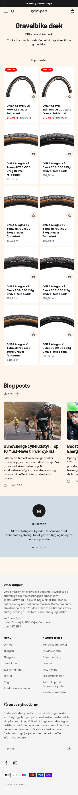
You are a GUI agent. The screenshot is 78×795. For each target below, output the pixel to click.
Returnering (50, 669)
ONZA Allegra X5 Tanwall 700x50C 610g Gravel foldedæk (18, 230)
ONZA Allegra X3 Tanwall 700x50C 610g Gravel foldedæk (55, 230)
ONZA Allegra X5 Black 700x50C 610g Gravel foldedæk (20, 290)
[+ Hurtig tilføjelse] (33, 96)
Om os (8, 644)
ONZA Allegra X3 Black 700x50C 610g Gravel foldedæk (56, 290)
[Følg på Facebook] (6, 763)
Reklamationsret (53, 676)
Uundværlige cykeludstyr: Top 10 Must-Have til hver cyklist (31, 448)
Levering (48, 663)
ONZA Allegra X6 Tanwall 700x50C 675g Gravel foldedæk (18, 169)
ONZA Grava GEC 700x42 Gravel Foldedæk (18, 109)
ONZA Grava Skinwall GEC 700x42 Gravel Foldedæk (57, 109)
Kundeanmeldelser (55, 692)
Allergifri (9, 651)
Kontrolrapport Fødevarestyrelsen (54, 684)
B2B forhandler (13, 669)
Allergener (10, 657)
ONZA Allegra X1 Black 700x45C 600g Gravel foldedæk (57, 348)
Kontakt (9, 676)
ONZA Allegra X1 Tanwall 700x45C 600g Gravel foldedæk (18, 349)
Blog (6, 682)
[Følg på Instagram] (15, 763)
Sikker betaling (52, 657)
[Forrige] (4, 3)
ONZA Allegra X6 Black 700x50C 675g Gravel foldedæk (57, 167)
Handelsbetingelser (55, 644)
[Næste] (73, 3)
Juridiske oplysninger (17, 688)
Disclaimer (10, 663)
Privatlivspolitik (52, 651)
